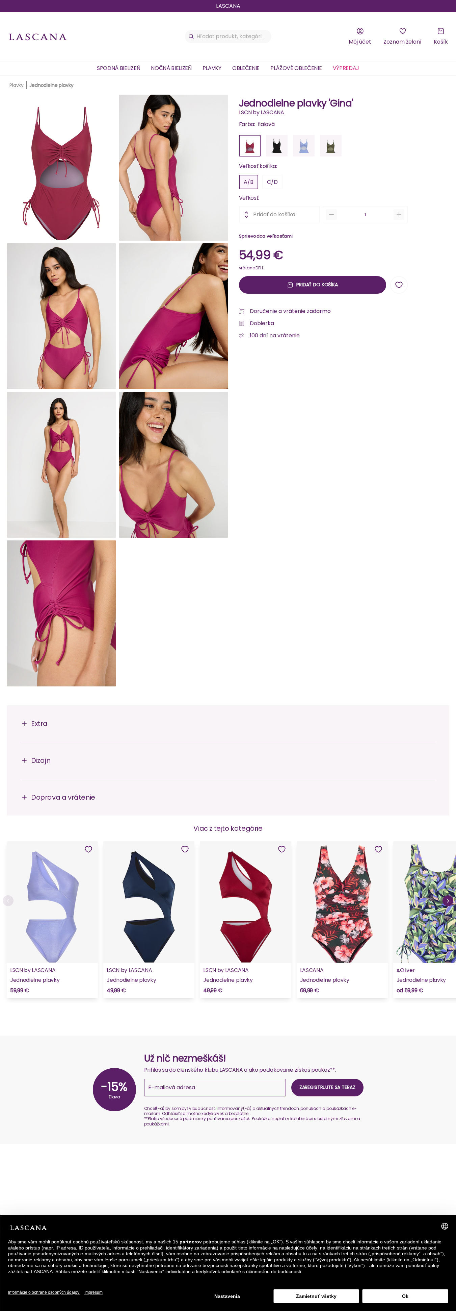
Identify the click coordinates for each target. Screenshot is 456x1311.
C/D (272, 182)
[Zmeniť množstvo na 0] (331, 214)
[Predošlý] (8, 900)
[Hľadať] (191, 36)
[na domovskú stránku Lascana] (37, 37)
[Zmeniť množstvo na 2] (399, 214)
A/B (248, 182)
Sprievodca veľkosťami (266, 236)
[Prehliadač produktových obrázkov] (117, 393)
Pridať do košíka (317, 284)
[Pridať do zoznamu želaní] (399, 285)
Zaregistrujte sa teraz (327, 1087)
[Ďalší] (447, 900)
